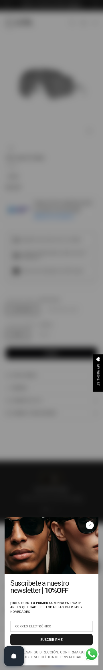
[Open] (14, 656)
